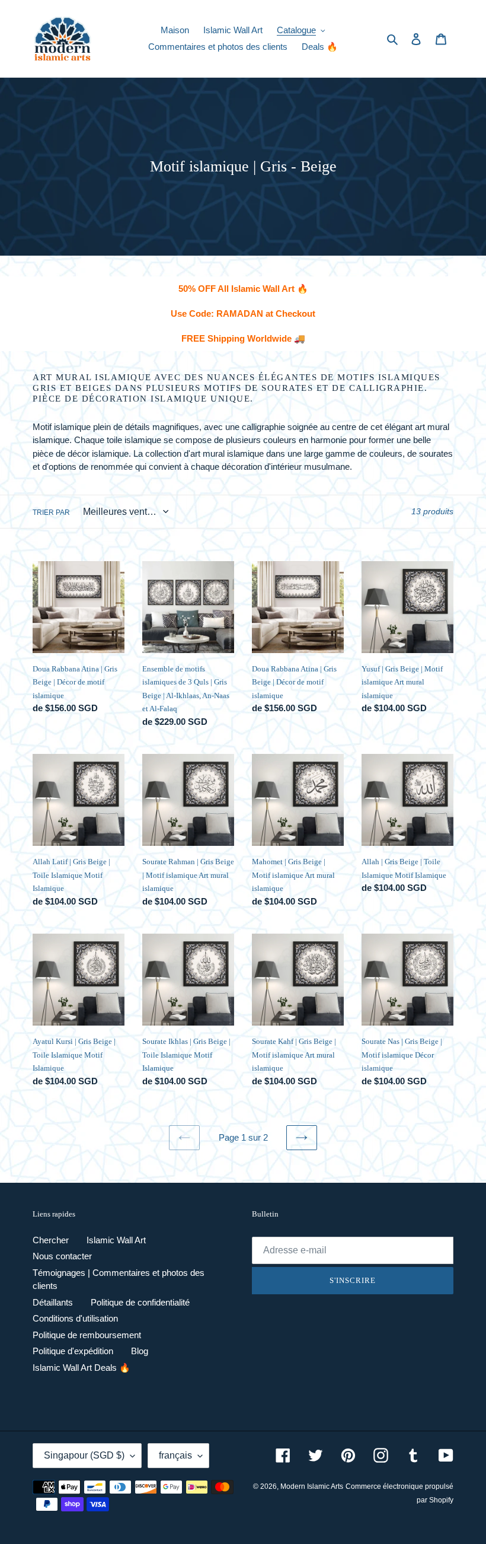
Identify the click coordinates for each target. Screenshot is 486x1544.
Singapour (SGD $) (84, 1455)
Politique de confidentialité (140, 1302)
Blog (139, 1351)
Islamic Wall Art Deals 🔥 (81, 1367)
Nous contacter (62, 1256)
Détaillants (53, 1302)
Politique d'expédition (73, 1351)
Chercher (51, 1240)
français (175, 1455)
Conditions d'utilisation (75, 1318)
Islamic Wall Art (116, 1240)
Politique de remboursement (87, 1335)
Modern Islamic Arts (311, 1486)
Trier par (51, 512)
